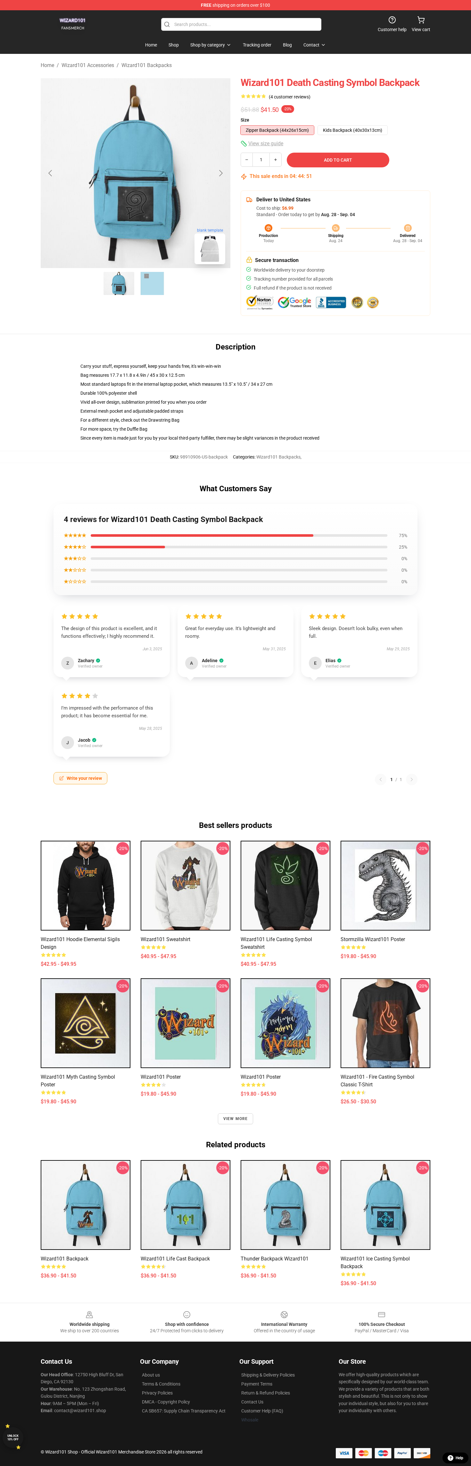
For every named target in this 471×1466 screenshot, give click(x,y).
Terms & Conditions (161, 1383)
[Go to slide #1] (118, 283)
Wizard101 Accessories (88, 65)
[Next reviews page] (411, 779)
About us (151, 1375)
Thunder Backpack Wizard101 (275, 1259)
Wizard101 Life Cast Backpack (175, 1259)
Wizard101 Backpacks (146, 65)
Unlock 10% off (13, 1437)
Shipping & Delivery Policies (268, 1375)
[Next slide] (220, 173)
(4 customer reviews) (289, 96)
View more (235, 1118)
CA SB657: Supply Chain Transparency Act (184, 1410)
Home (47, 65)
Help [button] (459, 1458)
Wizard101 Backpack (64, 1259)
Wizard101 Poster (161, 1077)
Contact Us (252, 1401)
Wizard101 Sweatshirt (165, 939)
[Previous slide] (50, 173)
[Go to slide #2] (152, 283)
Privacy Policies (157, 1392)
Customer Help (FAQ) (262, 1410)
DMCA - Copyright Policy (166, 1401)
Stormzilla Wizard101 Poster (373, 939)
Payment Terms (256, 1383)
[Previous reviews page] (380, 779)
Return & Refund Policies (265, 1392)
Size (245, 119)
